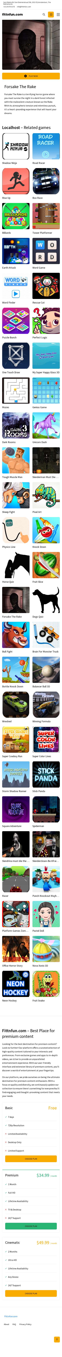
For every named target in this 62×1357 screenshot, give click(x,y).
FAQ (14, 1324)
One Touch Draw (11, 372)
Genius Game (39, 407)
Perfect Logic (39, 337)
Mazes (5, 407)
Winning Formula (41, 721)
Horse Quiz (8, 581)
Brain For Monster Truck (45, 651)
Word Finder (8, 302)
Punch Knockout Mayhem (46, 895)
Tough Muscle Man (12, 477)
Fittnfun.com (12, 14)
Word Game (38, 267)
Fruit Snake (38, 1000)
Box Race (37, 198)
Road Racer (38, 163)
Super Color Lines (41, 756)
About (6, 1324)
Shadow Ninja (9, 163)
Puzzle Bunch (9, 337)
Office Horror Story (12, 965)
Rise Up (6, 198)
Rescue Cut (38, 302)
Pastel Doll (38, 930)
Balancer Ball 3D (41, 686)
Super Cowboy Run (12, 756)
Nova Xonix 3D (40, 965)
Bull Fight (7, 651)
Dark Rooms (9, 442)
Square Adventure (11, 826)
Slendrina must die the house (17, 861)
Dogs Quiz (37, 616)
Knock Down (39, 547)
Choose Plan (31, 1158)
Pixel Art (37, 512)
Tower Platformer (42, 232)
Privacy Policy (25, 1324)
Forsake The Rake (12, 616)
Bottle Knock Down (12, 686)
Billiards (6, 232)
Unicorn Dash (39, 442)
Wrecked (7, 721)
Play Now (33, 76)
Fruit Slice (37, 581)
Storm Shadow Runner (14, 791)
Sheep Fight (8, 512)
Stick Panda (38, 791)
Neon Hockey (9, 1000)
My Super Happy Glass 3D (45, 372)
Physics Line (8, 547)
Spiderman (38, 826)
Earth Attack (9, 267)
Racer (5, 895)
